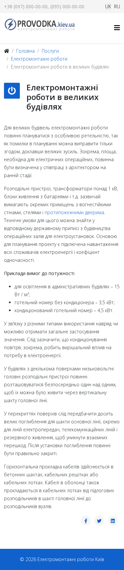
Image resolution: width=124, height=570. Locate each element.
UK (108, 6)
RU (117, 6)
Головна (25, 51)
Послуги (50, 51)
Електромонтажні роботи (39, 59)
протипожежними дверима (74, 212)
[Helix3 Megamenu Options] (117, 27)
